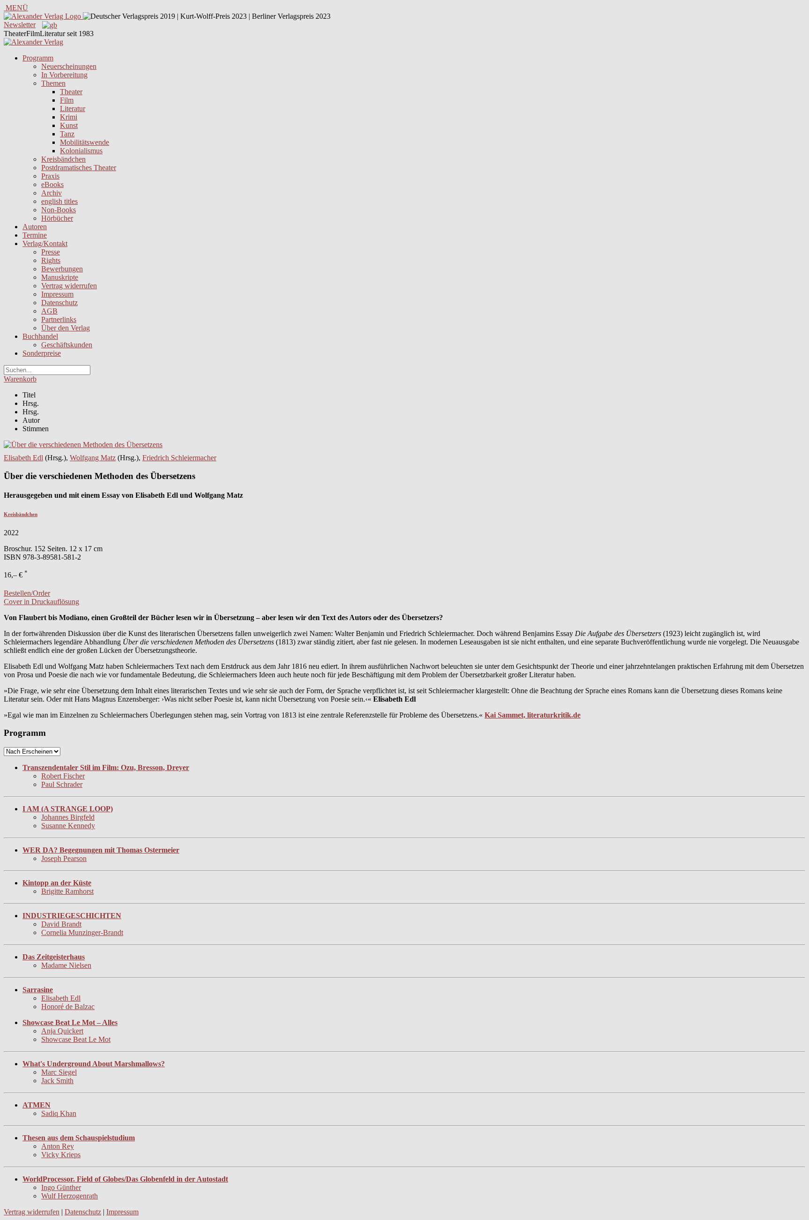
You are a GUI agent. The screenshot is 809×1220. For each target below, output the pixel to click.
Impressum (57, 294)
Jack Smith (57, 1081)
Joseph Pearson (64, 858)
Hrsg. (30, 403)
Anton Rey (57, 1146)
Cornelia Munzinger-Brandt (82, 932)
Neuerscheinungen (68, 66)
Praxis (50, 176)
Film (67, 100)
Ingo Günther (61, 1187)
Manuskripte (59, 277)
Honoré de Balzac (68, 1006)
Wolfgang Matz (93, 458)
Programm (37, 58)
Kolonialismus (81, 151)
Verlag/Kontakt (44, 243)
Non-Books (58, 210)
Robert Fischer (63, 776)
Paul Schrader (61, 784)
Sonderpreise (41, 353)
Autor (31, 420)
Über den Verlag (65, 328)
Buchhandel (40, 336)
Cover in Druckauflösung (41, 602)
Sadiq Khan (58, 1113)
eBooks (52, 184)
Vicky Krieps (61, 1155)
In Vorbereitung (64, 75)
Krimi (68, 117)
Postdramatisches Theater (78, 168)
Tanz (67, 134)
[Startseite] (33, 42)
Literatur (72, 108)
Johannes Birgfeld (68, 817)
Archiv (51, 193)
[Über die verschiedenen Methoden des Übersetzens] (83, 445)
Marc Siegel (59, 1072)
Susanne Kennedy (68, 826)
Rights (50, 260)
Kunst (69, 125)
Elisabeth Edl (23, 458)
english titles (59, 201)
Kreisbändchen (63, 159)
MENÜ (16, 8)
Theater (71, 92)
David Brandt (61, 924)
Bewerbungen (62, 269)
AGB (49, 311)
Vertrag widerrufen (69, 286)
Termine (34, 235)
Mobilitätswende (84, 142)
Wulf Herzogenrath (69, 1196)
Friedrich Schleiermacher (179, 458)
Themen (53, 83)
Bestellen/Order (27, 593)
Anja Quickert (62, 1031)
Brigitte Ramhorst (67, 891)
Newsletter (20, 25)
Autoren (34, 227)
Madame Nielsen (66, 965)
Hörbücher (57, 218)
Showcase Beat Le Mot (75, 1039)
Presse (50, 252)
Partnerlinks (58, 319)
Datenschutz (59, 303)
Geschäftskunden (66, 345)
